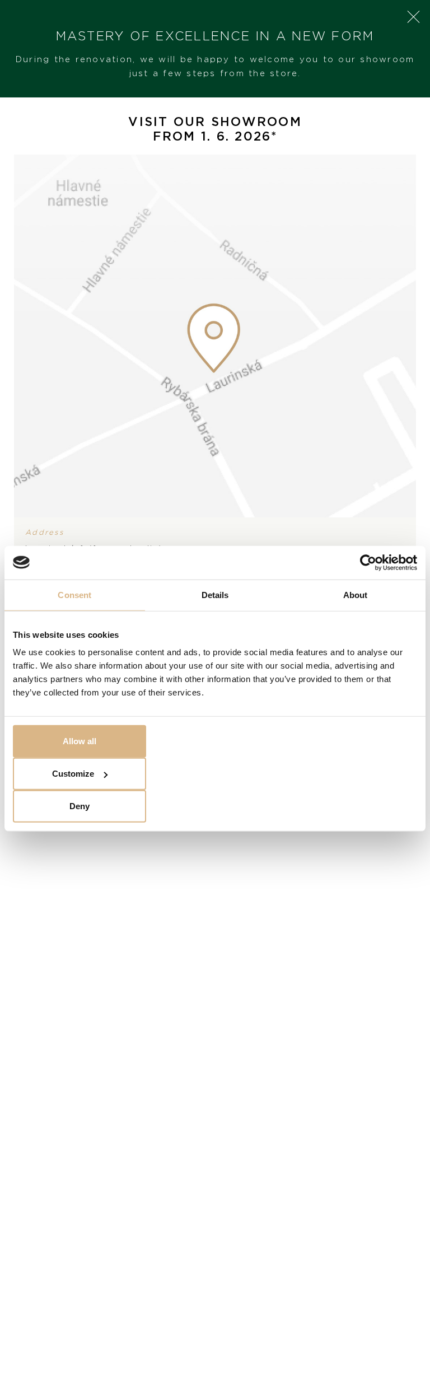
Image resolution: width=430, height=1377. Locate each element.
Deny (79, 806)
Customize (73, 773)
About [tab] (355, 594)
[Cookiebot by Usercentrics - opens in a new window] (368, 562)
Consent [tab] (74, 594)
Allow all (79, 741)
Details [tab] (215, 594)
